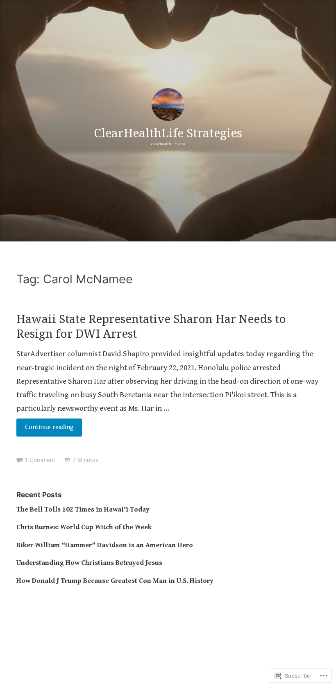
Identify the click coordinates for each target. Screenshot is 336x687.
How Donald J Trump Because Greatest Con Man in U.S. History (114, 581)
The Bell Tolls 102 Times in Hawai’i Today (83, 509)
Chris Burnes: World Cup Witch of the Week (84, 527)
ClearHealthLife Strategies (168, 133)
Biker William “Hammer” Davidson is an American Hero (104, 545)
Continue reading (45, 430)
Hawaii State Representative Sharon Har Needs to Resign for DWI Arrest (151, 326)
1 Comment (40, 459)
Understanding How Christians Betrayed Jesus (89, 563)
